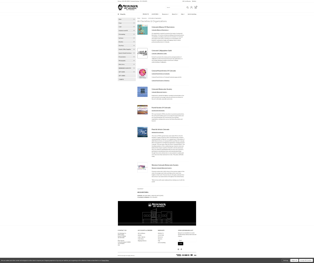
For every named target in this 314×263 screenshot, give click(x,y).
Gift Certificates (186, 1)
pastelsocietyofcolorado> (158, 110)
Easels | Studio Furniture (125, 53)
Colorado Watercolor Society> (159, 92)
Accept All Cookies (306, 260)
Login (139, 237)
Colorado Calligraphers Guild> (159, 53)
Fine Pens (121, 45)
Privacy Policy (105, 260)
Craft (120, 26)
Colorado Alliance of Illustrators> (160, 30)
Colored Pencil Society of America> (161, 80)
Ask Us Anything (192, 14)
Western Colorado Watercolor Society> (162, 168)
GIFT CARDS (122, 75)
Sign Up (143, 237)
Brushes (121, 41)
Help (182, 14)
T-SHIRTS (121, 79)
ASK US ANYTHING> (143, 192)
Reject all (294, 260)
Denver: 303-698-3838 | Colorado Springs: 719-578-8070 (132, 1)
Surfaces (121, 38)
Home (138, 18)
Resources (165, 14)
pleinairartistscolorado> (158, 132)
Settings (285, 260)
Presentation (122, 57)
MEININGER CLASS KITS (125, 68)
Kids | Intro (121, 64)
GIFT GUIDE (122, 72)
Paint (120, 19)
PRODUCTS (146, 14)
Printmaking (122, 34)
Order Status (141, 238)
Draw (120, 23)
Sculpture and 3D (123, 30)
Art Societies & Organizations (154, 18)
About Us (174, 14)
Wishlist (194, 1)
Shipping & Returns (142, 240)
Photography (122, 60)
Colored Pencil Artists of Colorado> (161, 73)
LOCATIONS (155, 14)
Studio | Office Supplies (125, 49)
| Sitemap (132, 255)
